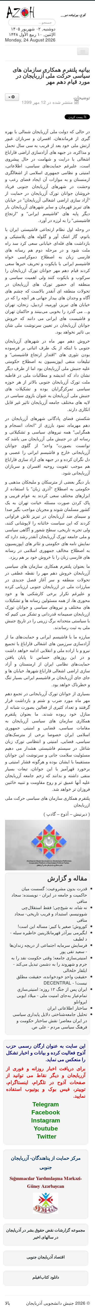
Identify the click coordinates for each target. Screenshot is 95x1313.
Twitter (46, 1136)
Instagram (45, 1120)
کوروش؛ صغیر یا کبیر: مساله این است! (52, 926)
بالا (7, 1303)
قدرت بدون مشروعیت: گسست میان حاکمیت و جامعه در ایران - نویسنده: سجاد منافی (49, 894)
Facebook (45, 1112)
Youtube (46, 1128)
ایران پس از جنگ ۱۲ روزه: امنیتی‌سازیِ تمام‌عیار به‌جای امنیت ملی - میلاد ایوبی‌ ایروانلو (52, 995)
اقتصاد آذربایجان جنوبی (46, 1257)
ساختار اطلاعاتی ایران (67, 1008)
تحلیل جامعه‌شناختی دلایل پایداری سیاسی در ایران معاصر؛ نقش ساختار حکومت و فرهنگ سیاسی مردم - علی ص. (50, 1020)
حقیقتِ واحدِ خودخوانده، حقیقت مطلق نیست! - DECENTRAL (51, 979)
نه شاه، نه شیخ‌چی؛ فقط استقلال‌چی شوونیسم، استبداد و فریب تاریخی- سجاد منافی (50, 913)
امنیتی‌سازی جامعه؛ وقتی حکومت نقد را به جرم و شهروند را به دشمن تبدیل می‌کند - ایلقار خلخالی (49, 963)
